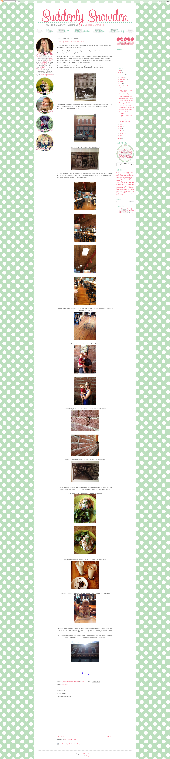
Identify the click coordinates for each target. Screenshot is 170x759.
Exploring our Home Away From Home (125, 91)
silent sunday (131, 189)
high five (131, 182)
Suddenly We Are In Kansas (126, 103)
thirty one (119, 193)
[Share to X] (96, 682)
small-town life (120, 191)
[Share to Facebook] (97, 682)
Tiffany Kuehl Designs (88, 754)
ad (116, 172)
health (125, 182)
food (124, 181)
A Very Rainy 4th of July (125, 105)
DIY (125, 179)
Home (85, 736)
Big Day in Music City (124, 121)
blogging (123, 175)
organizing (126, 186)
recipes (125, 189)
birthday (118, 175)
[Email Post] (89, 681)
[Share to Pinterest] (99, 682)
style (133, 191)
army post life (120, 174)
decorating (119, 179)
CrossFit (128, 177)
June (121, 124)
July (121, 84)
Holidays (118, 184)
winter (117, 194)
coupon (120, 177)
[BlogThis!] (94, 682)
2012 (119, 138)
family (63, 684)
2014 (119, 70)
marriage (131, 184)
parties (127, 187)
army (132, 172)
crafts (124, 177)
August (122, 81)
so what (128, 191)
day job (132, 177)
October (122, 77)
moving (118, 186)
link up (124, 184)
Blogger (88, 756)
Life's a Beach (122, 88)
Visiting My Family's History (126, 98)
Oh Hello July (122, 119)
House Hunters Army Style (125, 96)
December (122, 74)
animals (128, 172)
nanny (122, 186)
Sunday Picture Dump (124, 85)
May (121, 126)
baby (128, 174)
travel (66, 684)
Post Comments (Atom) (70, 739)
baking (132, 173)
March (121, 130)
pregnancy (119, 189)
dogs (129, 179)
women (121, 194)
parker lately (120, 188)
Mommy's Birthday (124, 94)
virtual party (130, 193)
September (123, 79)
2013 (119, 73)
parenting (131, 186)
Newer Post (61, 736)
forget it (127, 181)
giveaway (132, 181)
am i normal (121, 172)
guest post (119, 182)
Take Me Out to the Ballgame (126, 107)
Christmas (128, 175)
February (122, 133)
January (122, 135)
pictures (131, 188)
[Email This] (92, 682)
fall (133, 179)
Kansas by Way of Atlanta (125, 109)
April (121, 128)
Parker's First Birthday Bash (126, 100)
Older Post (109, 736)
